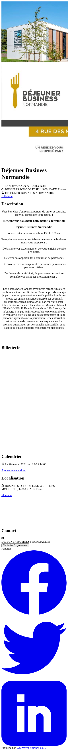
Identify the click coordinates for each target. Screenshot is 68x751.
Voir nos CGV (38, 747)
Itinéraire (6, 495)
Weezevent (23, 747)
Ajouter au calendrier (13, 470)
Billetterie (7, 196)
